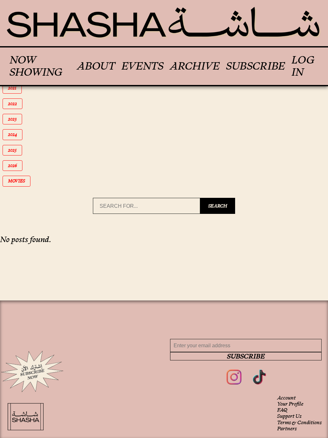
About (96, 66)
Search (217, 206)
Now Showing (36, 66)
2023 (15, 119)
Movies (18, 181)
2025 (15, 150)
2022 (15, 103)
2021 (15, 88)
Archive (195, 66)
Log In (303, 66)
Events (142, 66)
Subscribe (255, 66)
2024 (15, 134)
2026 (15, 165)
